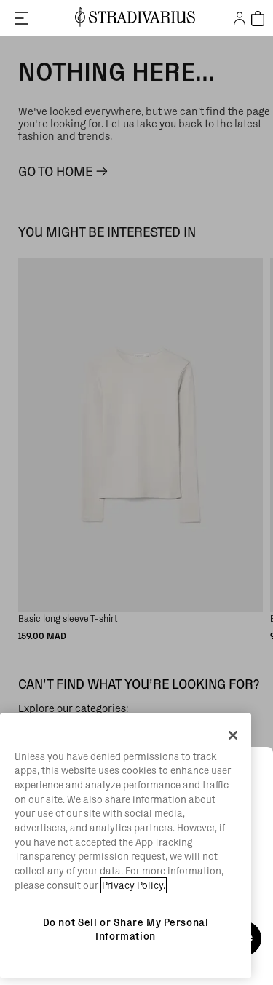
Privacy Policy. (133, 885)
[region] (125, 845)
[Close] (233, 735)
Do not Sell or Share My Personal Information (126, 929)
